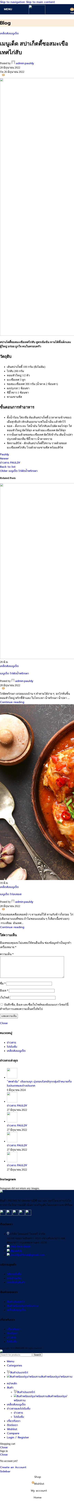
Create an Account (13, 1467)
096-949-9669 (20, 1247)
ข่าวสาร (11, 1043)
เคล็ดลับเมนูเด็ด (9, 33)
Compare (13, 1433)
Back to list (7, 467)
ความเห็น (7, 954)
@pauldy (16, 1251)
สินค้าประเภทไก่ (16, 1302)
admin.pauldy (25, 63)
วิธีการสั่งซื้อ (14, 1274)
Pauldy (4, 454)
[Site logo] (37, 14)
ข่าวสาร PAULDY (17, 1106)
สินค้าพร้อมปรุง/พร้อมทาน (22, 1306)
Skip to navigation (13, 2)
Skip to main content (40, 2)
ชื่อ (3, 983)
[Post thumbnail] (12, 1077)
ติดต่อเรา (12, 1333)
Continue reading (12, 702)
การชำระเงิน (14, 1278)
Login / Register (18, 1437)
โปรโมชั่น (12, 1047)
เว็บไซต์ (4, 997)
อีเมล (4, 990)
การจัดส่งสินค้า (16, 1282)
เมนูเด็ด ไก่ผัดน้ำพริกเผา (14, 673)
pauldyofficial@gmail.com (27, 1255)
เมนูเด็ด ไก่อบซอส (10, 894)
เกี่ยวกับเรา (13, 1329)
